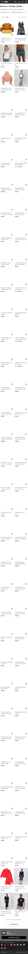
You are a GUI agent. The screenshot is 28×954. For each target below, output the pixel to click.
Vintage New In (5, 12)
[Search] (15, 2)
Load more (14, 924)
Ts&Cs (26, 952)
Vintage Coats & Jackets (17, 12)
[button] (2, 945)
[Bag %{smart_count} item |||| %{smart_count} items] (26, 2)
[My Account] (19, 2)
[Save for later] (12, 35)
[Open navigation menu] (2, 2)
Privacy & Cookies (20, 952)
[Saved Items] (22, 2)
